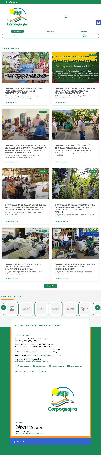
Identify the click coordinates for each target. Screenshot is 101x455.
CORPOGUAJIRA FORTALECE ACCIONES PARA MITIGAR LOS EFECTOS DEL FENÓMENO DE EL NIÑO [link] (23, 90)
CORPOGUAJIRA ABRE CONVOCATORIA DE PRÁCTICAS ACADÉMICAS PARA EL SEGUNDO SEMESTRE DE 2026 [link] (75, 90)
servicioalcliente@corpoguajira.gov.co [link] (30, 434)
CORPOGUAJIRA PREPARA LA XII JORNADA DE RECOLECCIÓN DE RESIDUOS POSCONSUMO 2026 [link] (75, 266)
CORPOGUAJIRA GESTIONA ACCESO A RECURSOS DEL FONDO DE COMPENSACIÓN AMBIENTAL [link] (23, 266)
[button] (65, 16)
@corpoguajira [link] (25, 366)
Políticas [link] (18, 371)
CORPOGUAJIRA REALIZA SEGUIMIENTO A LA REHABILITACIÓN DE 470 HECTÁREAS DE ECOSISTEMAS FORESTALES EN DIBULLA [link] (75, 208)
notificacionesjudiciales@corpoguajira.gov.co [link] (32, 361)
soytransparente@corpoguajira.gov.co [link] (46, 355)
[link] (98, 22)
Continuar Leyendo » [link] (11, 102)
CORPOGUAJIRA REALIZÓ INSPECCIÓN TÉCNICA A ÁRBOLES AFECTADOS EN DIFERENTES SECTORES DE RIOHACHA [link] (73, 148)
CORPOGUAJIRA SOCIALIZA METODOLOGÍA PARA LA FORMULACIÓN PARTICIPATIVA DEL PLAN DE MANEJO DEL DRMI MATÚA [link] (25, 207)
